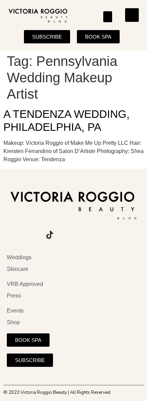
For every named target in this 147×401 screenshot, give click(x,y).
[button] (107, 16)
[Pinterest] (68, 235)
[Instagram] (12, 235)
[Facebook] (30, 235)
